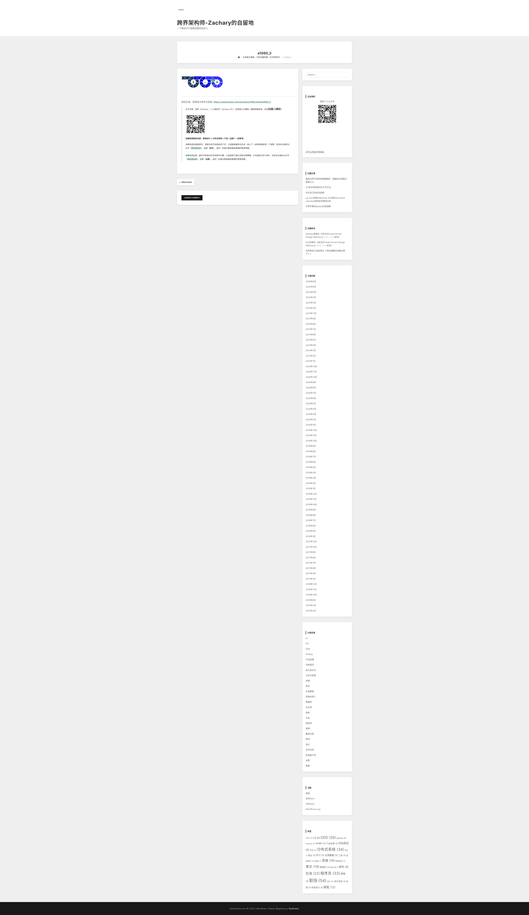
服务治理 (334, 867)
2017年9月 (311, 552)
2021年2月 (311, 355)
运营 (308, 760)
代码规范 (310, 664)
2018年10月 (311, 504)
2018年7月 (311, 520)
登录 (308, 793)
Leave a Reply (192, 198)
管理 (308, 728)
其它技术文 (311, 670)
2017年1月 (310, 578)
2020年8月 (311, 387)
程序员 (309, 723)
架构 (308, 712)
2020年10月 (311, 377)
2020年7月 (311, 393)
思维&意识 (310, 696)
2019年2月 (311, 483)
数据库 (309, 702)
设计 (308, 744)
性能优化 (340, 861)
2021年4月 (311, 345)
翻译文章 (310, 734)
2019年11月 (311, 435)
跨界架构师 (196, 148)
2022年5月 (311, 302)
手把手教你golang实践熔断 (318, 206)
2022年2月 (311, 308)
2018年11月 (311, 499)
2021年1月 (310, 361)
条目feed (310, 798)
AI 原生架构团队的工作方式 (318, 187)
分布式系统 (311, 675)
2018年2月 (311, 536)
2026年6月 (311, 281)
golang (341, 838)
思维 (328, 860)
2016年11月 (311, 589)
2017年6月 (311, 568)
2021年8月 (311, 324)
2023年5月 (311, 292)
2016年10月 (311, 594)
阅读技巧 (317, 887)
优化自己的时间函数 (315, 192)
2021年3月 (311, 350)
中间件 (320, 843)
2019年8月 (311, 451)
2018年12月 (311, 494)
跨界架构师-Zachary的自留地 (215, 22)
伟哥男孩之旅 (312, 250)
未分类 (309, 707)
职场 (308, 739)
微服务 (318, 861)
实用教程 (310, 691)
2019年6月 (311, 462)
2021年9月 (311, 318)
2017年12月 (311, 541)
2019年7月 (311, 456)
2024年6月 (311, 286)
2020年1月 (311, 424)
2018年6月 (311, 525)
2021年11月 (311, 313)
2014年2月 (311, 610)
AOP (309, 838)
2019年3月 (311, 478)
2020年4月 (311, 409)
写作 (313, 850)
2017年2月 (311, 573)
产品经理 (310, 659)
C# (307, 643)
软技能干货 (311, 755)
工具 (342, 855)
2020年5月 (311, 403)
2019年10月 (311, 440)
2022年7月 (311, 297)
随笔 (308, 765)
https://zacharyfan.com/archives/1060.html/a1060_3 (242, 102)
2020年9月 (311, 382)
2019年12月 (311, 430)
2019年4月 (311, 472)
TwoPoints (293, 908)
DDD (308, 649)
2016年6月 (311, 600)
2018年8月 (311, 515)
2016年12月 (311, 584)
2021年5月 (311, 339)
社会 (308, 718)
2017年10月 (311, 547)
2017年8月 (311, 557)
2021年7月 (311, 329)
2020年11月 (311, 371)
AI (307, 638)
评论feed (310, 804)
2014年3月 (311, 605)
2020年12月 (311, 366)
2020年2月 (311, 419)
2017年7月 (311, 562)
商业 (308, 686)
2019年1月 (310, 488)
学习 (320, 855)
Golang (309, 654)
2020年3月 (311, 414)
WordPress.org (313, 809)
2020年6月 (311, 398)
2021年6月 (311, 334)
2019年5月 (311, 467)
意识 (312, 867)
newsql (310, 843)
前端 (308, 680)
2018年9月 (311, 509)
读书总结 (310, 749)
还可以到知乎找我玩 (315, 152)
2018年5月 (311, 531)
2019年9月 (311, 446)
